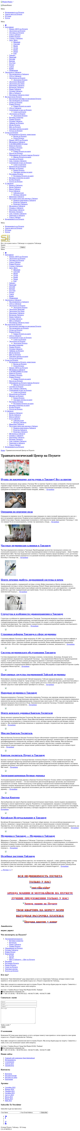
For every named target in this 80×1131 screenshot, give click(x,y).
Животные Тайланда (16, 197)
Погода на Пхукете (16, 153)
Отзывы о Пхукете (15, 148)
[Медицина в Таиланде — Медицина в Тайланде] (6, 831)
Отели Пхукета (18, 138)
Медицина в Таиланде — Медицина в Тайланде (28, 836)
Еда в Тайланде (14, 191)
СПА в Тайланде (15, 76)
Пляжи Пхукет (10, 952)
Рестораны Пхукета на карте (23, 176)
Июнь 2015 (9, 1099)
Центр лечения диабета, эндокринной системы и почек (32, 579)
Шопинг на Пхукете (16, 168)
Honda (15, 50)
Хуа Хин (12, 63)
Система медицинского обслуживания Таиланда (28, 652)
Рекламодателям (11, 1075)
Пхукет (11, 65)
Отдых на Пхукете (15, 102)
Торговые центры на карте (18, 129)
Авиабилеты (9, 1065)
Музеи (11, 958)
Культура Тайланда (20, 202)
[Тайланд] (6, 241)
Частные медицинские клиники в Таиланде (26, 545)
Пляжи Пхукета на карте (22, 106)
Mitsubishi (16, 42)
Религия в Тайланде (20, 204)
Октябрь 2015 (10, 1093)
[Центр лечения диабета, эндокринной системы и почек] (10, 575)
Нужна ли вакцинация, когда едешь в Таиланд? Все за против (36, 479)
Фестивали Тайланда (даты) (19, 95)
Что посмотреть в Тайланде (19, 74)
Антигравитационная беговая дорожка (23, 775)
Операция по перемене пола (17, 511)
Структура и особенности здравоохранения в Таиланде (32, 614)
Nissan (15, 51)
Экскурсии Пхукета (20, 80)
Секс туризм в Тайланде (17, 161)
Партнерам (9, 1079)
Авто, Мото (13, 40)
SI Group (8, 16)
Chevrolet (16, 44)
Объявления (13, 70)
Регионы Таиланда (16, 212)
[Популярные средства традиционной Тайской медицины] (6, 670)
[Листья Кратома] (6, 793)
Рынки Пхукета (18, 170)
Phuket (9, 2)
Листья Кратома (10, 797)
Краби (11, 68)
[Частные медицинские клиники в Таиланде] (18, 541)
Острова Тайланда (15, 91)
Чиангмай (12, 57)
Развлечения (9, 954)
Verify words (6, 1025)
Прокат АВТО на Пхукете (18, 29)
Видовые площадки (16, 117)
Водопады (12, 942)
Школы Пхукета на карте (22, 157)
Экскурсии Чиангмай (16, 82)
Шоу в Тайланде (15, 93)
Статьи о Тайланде (16, 38)
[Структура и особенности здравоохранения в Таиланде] (15, 609)
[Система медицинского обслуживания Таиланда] (6, 648)
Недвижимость (10, 1060)
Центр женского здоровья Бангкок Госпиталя (27, 713)
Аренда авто (9, 1064)
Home (3, 450)
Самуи (11, 67)
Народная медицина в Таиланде (19, 692)
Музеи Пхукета (14, 125)
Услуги (7, 18)
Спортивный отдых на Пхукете (20, 110)
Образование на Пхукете (14, 948)
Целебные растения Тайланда (18, 856)
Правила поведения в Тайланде (24, 200)
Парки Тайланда (15, 89)
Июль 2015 (9, 1097)
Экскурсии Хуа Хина (16, 83)
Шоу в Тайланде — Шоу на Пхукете (22, 959)
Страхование (9, 1062)
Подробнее (50, 489)
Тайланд (12, 55)
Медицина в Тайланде (17, 142)
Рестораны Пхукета (16, 174)
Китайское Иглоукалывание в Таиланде (23, 817)
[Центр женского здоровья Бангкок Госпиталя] (6, 708)
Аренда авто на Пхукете (13, 14)
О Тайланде (9, 183)
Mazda (15, 46)
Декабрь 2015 (10, 1091)
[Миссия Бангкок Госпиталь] (6, 729)
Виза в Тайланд (14, 189)
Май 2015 (8, 1100)
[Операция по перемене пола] (15, 507)
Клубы (11, 956)
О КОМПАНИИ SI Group (18, 144)
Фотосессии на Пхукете (17, 166)
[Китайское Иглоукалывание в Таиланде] (6, 813)
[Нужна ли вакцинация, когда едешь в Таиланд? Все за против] (17, 475)
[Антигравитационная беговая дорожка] (6, 771)
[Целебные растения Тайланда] (6, 852)
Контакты (8, 1074)
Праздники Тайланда (16, 85)
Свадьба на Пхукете (16, 159)
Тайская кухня (18, 193)
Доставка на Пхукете (16, 33)
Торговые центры (11, 969)
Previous (5, 870)
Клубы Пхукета (14, 180)
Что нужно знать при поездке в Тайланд (23, 198)
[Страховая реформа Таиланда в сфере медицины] (6, 630)
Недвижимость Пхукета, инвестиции (22, 134)
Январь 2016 (9, 1089)
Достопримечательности (13, 939)
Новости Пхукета (15, 146)
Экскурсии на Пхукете (17, 31)
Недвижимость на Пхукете (14, 12)
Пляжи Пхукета (14, 36)
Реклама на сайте (11, 1077)
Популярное (9, 27)
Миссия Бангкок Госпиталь (17, 733)
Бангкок (12, 61)
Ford (14, 53)
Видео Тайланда (15, 187)
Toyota (15, 48)
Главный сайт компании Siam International (20, 1058)
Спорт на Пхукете (19, 112)
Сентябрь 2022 (10, 1087)
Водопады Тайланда (16, 87)
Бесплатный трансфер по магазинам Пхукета (25, 99)
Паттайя (12, 59)
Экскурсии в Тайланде (13, 72)
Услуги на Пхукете (15, 131)
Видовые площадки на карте (19, 178)
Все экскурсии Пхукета (13, 97)
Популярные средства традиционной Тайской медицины (33, 674)
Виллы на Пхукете (20, 136)
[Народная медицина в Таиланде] (6, 688)
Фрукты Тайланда (19, 195)
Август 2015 (9, 1095)
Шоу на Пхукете (15, 127)
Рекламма (8, 961)
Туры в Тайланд (15, 34)
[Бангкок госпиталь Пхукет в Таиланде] (6, 751)
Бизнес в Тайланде (15, 185)
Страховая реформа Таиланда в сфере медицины (28, 634)
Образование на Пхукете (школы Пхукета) (24, 155)
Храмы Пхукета (14, 119)
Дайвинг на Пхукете (16, 123)
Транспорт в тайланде (17, 215)
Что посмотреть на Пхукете (19, 100)
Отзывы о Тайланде (16, 208)
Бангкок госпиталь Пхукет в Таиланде (23, 755)
